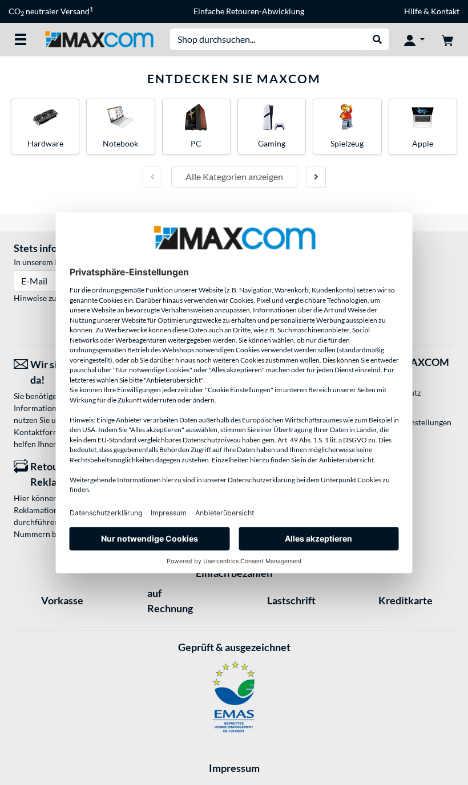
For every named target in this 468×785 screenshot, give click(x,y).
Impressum (234, 768)
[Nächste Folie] (316, 177)
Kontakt (445, 11)
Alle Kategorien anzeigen (234, 176)
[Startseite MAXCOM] (99, 38)
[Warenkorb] (447, 39)
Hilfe (413, 11)
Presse (388, 407)
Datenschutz (398, 392)
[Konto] (414, 39)
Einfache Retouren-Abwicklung (248, 11)
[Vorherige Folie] (152, 177)
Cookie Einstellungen (414, 422)
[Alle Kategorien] (21, 39)
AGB (384, 378)
